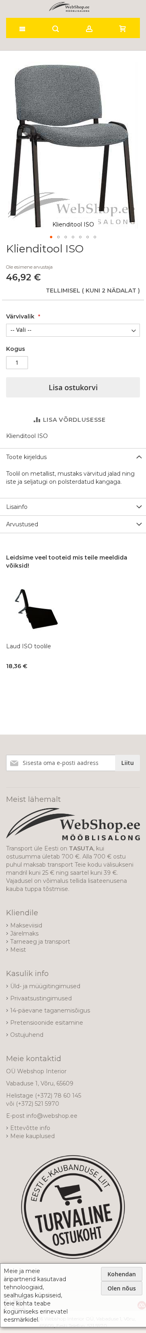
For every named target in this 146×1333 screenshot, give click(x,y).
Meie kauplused (32, 1136)
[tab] (73, 457)
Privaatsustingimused (41, 998)
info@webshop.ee (51, 1115)
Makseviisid (26, 925)
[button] (51, 237)
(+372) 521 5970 (37, 1103)
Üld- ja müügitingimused (45, 986)
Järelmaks (24, 933)
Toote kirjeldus (26, 457)
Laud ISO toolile (28, 646)
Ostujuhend (26, 1034)
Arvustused (22, 524)
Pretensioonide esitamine (46, 1022)
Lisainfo (17, 507)
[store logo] (69, 7)
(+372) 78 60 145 (58, 1095)
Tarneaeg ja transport (40, 941)
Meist (18, 949)
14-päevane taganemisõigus (50, 1010)
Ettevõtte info (30, 1128)
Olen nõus (121, 1288)
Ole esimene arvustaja (29, 267)
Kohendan (121, 1274)
